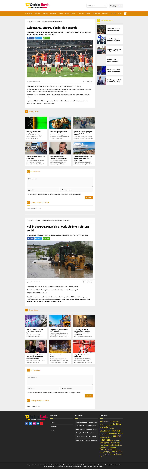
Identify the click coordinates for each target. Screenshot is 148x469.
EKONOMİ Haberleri (110, 430)
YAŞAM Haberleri (117, 452)
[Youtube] (41, 423)
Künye (52, 422)
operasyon (116, 442)
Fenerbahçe (113, 434)
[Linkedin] (37, 423)
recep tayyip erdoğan (115, 444)
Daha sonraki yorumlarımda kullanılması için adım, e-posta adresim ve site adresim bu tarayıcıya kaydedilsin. (54, 194)
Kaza (119, 440)
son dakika (115, 445)
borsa (119, 421)
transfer (115, 450)
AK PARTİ (105, 421)
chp (101, 425)
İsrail (115, 454)
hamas (112, 440)
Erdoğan (106, 434)
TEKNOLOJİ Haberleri (106, 450)
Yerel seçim (102, 454)
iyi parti (116, 440)
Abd (101, 421)
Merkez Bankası (110, 442)
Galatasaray (103, 437)
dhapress (108, 425)
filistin (120, 433)
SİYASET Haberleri (108, 447)
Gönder (47, 38)
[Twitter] (30, 423)
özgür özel (107, 454)
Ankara (111, 421)
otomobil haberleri (105, 444)
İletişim (53, 431)
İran (111, 454)
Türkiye (106, 452)
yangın (110, 452)
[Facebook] (26, 423)
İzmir (101, 456)
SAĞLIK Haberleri (107, 445)
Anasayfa (31, 21)
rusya (101, 445)
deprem (104, 425)
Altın (108, 421)
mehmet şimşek (103, 442)
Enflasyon (102, 434)
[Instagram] (34, 423)
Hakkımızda (54, 426)
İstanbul (119, 454)
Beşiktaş (115, 421)
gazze (110, 437)
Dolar (111, 425)
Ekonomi (112, 428)
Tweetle (39, 38)
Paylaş (31, 38)
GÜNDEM (37, 21)
